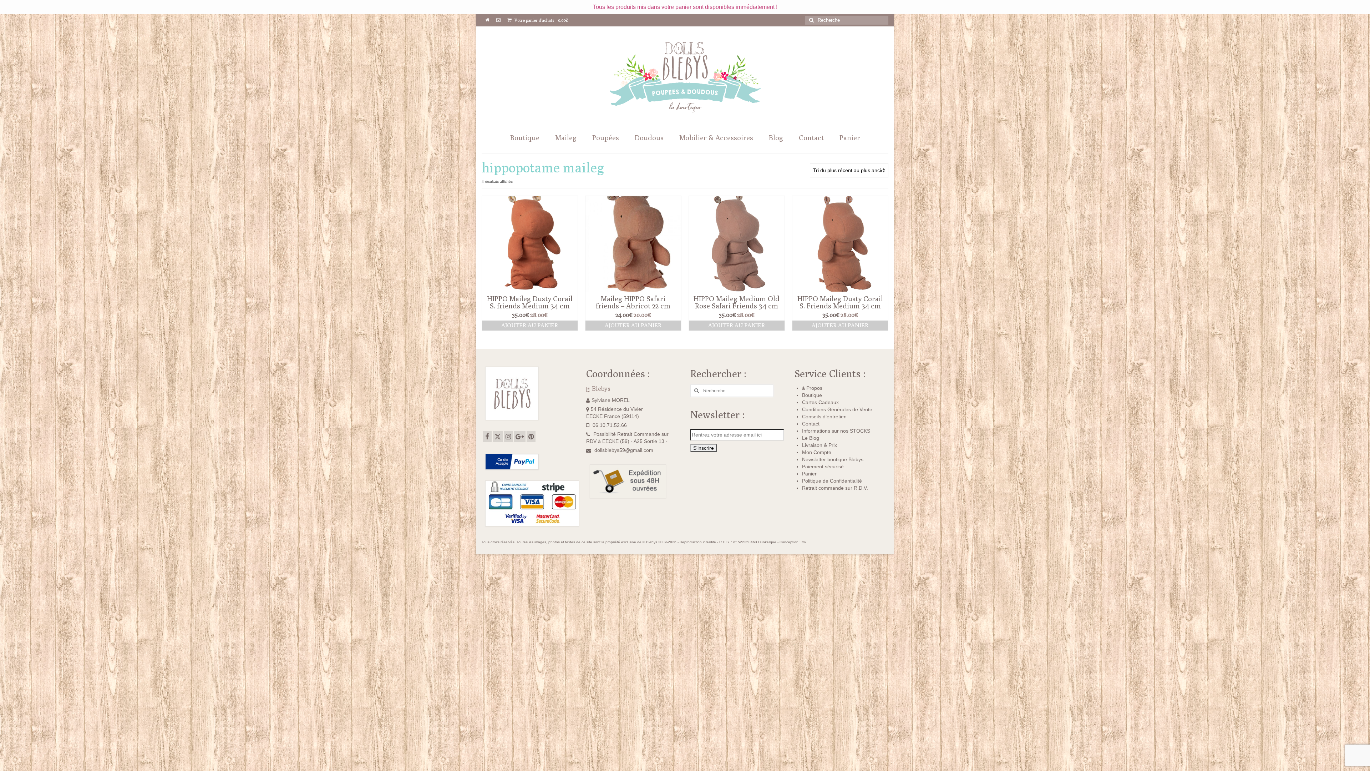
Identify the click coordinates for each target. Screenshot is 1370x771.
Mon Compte (816, 452)
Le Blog (810, 438)
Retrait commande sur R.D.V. (835, 488)
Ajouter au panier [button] (529, 325)
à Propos (812, 388)
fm (804, 542)
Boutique (812, 395)
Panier (809, 474)
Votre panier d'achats (540, 20)
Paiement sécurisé (823, 466)
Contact (811, 424)
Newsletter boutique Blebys (832, 459)
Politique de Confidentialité (832, 481)
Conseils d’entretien (824, 416)
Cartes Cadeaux (820, 402)
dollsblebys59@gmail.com (623, 450)
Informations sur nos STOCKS (836, 431)
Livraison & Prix (819, 445)
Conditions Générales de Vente (837, 409)
